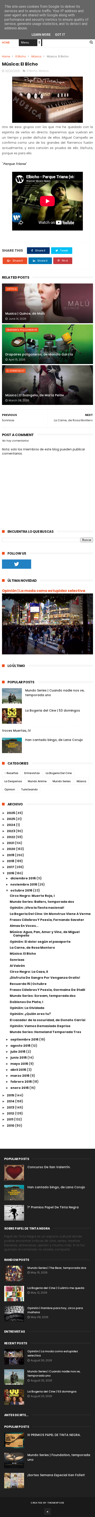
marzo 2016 (20, 1075)
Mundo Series (62, 781)
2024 (11, 825)
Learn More (41, 34)
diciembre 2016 (23, 878)
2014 (11, 1101)
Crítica (12, 289)
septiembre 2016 (24, 1039)
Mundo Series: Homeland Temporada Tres (45, 1032)
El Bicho (20, 56)
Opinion (9, 789)
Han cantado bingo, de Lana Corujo (54, 740)
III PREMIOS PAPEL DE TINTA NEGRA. (54, 1435)
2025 (11, 819)
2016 (11, 873)
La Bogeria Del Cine (59, 773)
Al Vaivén (17, 965)
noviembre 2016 (24, 884)
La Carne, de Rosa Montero (32, 947)
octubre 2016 (21, 890)
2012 (11, 1113)
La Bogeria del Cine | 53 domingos (52, 710)
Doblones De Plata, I (26, 1002)
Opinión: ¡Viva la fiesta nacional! (37, 907)
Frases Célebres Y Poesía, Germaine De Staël (47, 990)
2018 (11, 861)
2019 (11, 855)
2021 (11, 843)
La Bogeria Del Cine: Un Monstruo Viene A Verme (50, 914)
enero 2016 (19, 1088)
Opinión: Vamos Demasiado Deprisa (40, 1026)
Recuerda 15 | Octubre (28, 984)
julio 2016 (18, 1051)
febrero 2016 (21, 1081)
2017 (11, 867)
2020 (11, 849)
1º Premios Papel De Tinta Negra (53, 1207)
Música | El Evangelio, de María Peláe (34, 395)
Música (36, 56)
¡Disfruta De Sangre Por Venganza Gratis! (45, 977)
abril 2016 (18, 1069)
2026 (11, 813)
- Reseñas (11, 773)
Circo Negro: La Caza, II (29, 971)
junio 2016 (18, 1057)
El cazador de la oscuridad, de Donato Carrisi (47, 1020)
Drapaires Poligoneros (22, 330)
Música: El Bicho (23, 953)
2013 (11, 1107)
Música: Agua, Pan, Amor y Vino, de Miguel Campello (45, 934)
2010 (11, 1125)
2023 (11, 831)
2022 (11, 837)
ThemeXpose (55, 1502)
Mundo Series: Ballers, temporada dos (42, 901)
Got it (60, 34)
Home (6, 42)
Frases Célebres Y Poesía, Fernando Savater (47, 920)
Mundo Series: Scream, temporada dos (43, 996)
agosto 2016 (20, 1045)
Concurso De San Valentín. (48, 1167)
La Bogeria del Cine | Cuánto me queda (55, 1288)
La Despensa (13, 781)
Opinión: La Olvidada (27, 1008)
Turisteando (29, 789)
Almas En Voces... (24, 926)
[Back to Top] (47, 1511)
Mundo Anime (37, 781)
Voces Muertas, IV (16, 730)
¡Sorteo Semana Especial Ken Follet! (56, 1475)
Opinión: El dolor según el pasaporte (40, 941)
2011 (10, 1119)
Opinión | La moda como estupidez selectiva (43, 590)
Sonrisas (17, 960)
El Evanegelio (15, 370)
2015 (11, 1095)
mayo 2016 (19, 1064)
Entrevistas (32, 773)
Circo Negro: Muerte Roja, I (32, 896)
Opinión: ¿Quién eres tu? (30, 1014)
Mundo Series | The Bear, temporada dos (56, 1268)
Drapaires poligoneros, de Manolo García (39, 354)
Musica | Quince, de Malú (25, 313)
